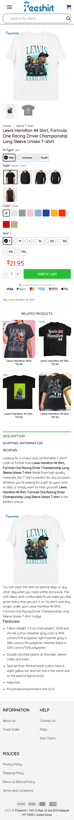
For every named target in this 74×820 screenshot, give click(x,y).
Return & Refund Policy (19, 782)
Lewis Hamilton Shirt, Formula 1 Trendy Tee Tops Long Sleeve (19, 360)
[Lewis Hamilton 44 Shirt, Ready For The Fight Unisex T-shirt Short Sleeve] (19, 392)
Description (14, 436)
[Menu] (9, 6)
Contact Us (48, 721)
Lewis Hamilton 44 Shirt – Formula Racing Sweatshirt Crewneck (55, 413)
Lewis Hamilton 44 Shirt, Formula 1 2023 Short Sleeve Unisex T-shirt (55, 360)
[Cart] (68, 6)
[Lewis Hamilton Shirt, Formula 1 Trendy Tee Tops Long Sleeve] (19, 339)
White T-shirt (25, 126)
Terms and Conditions (18, 790)
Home (7, 126)
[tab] (37, 435)
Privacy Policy (12, 764)
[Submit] (68, 18)
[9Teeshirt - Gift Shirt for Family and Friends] (38, 6)
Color (6, 206)
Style (6, 165)
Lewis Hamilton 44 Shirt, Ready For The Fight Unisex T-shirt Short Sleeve (19, 413)
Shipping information (23, 443)
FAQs (43, 729)
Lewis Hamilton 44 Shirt (21, 299)
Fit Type (8, 150)
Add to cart (47, 274)
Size (6, 233)
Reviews (10, 450)
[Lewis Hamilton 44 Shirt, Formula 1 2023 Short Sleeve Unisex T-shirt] (55, 339)
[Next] (65, 66)
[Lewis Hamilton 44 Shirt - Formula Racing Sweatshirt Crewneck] (55, 392)
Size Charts (48, 738)
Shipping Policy (13, 773)
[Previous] (9, 66)
